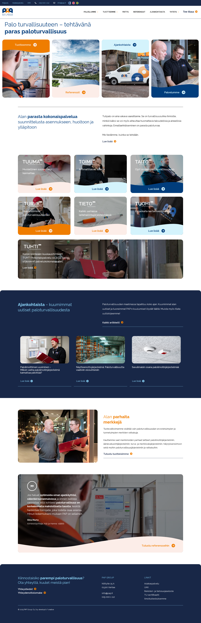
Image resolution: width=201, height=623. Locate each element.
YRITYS (125, 12)
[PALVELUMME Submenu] (98, 12)
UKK (29, 3)
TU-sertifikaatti (151, 595)
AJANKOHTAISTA (157, 12)
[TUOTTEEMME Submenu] (118, 12)
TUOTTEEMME (109, 12)
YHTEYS (173, 12)
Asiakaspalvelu (17, 3)
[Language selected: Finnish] (74, 3)
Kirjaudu (5, 3)
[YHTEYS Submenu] (179, 12)
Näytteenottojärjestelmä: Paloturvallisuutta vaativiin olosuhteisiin (100, 368)
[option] (74, 3)
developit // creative (46, 609)
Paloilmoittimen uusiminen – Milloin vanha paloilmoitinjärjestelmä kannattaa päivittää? (40, 370)
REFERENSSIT (139, 12)
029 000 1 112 (44, 3)
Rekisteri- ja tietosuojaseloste (159, 591)
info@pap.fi (61, 3)
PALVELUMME (90, 12)
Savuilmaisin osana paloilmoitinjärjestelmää (155, 367)
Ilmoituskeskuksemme (155, 598)
